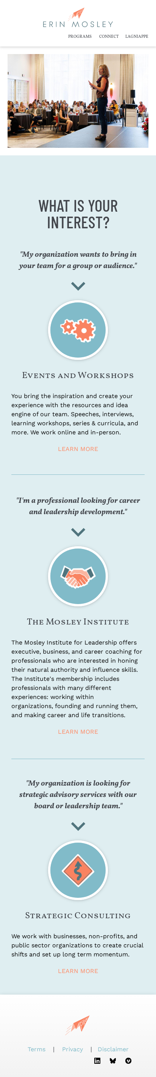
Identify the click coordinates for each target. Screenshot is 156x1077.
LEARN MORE (78, 448)
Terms (37, 1049)
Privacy (72, 1049)
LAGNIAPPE (136, 37)
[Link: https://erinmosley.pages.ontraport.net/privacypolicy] (84, 1049)
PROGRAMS (80, 37)
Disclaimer (113, 1049)
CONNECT (109, 37)
